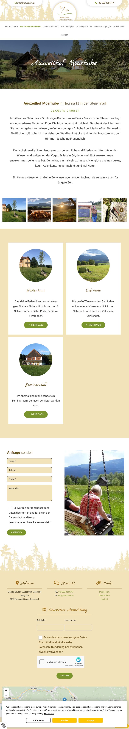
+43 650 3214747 (106, 2)
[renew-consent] (3, 725)
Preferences (38, 720)
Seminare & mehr (51, 26)
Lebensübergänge (102, 26)
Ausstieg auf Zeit (84, 26)
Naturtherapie (67, 26)
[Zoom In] (6, 690)
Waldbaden (119, 26)
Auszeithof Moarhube (30, 26)
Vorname (70, 620)
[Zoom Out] (6, 695)
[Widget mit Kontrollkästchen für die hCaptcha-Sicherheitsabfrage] (60, 662)
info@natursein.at (26, 2)
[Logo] (64, 14)
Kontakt (64, 34)
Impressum (104, 591)
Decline (64, 720)
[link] (11, 26)
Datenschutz (104, 595)
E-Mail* (41, 620)
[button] (36, 325)
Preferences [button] (49, 713)
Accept (90, 720)
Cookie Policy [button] (102, 710)
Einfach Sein (10, 26)
